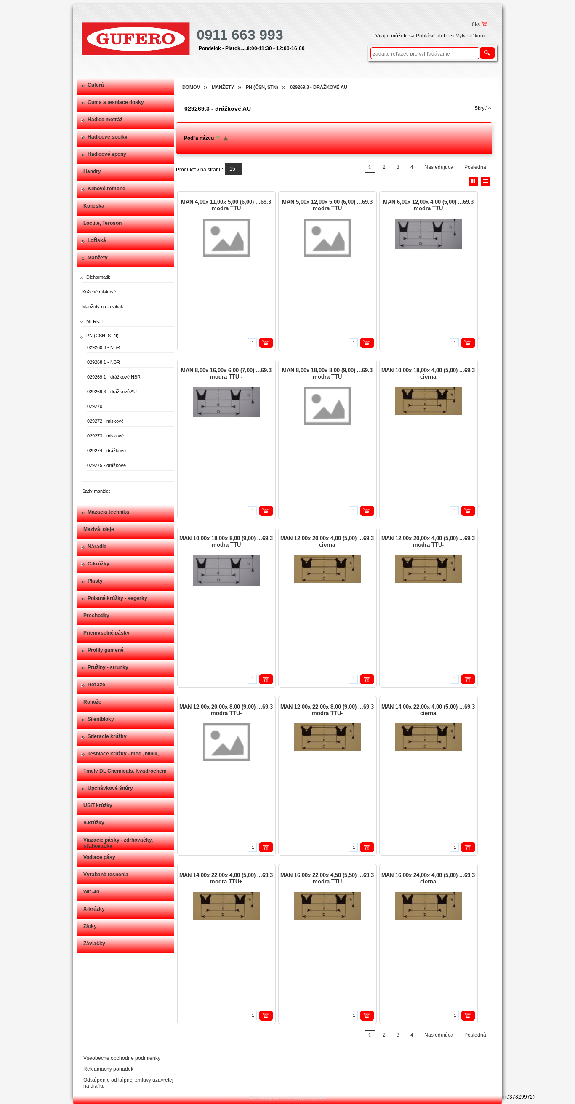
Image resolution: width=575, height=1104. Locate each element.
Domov (191, 87)
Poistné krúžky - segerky (117, 598)
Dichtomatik (98, 277)
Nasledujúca (438, 167)
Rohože (92, 702)
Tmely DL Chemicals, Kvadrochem (125, 771)
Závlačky (94, 944)
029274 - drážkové (106, 450)
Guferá (96, 85)
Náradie (97, 546)
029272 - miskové (105, 421)
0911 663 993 (240, 35)
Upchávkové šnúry (110, 788)
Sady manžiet (96, 490)
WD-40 (91, 892)
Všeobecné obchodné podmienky (121, 1058)
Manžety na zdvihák (102, 306)
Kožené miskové (99, 291)
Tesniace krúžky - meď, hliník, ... (126, 754)
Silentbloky (101, 719)
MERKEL (95, 321)
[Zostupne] (217, 138)
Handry (92, 171)
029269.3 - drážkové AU (112, 391)
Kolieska (93, 206)
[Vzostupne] (224, 138)
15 (232, 169)
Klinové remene (106, 189)
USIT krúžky (97, 805)
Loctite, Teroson (102, 223)
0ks (476, 24)
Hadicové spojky (108, 137)
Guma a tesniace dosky (116, 102)
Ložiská (97, 240)
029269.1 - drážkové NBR (114, 376)
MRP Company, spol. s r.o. (268, 1098)
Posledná (475, 167)
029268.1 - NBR (103, 362)
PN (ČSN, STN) (102, 335)
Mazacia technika (108, 512)
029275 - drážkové (106, 465)
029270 (94, 406)
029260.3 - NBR (103, 347)
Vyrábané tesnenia (105, 874)
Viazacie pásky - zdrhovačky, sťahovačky (118, 843)
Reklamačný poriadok (108, 1069)
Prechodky (96, 616)
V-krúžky (93, 823)
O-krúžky (98, 564)
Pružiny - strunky (108, 667)
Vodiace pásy (99, 857)
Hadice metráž (105, 120)
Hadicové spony (107, 154)
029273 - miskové (105, 435)
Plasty (95, 581)
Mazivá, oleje (98, 529)
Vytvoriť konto (471, 36)
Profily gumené (106, 650)
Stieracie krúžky (107, 736)
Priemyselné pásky (106, 633)
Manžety (98, 258)
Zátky (90, 926)
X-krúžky (94, 909)
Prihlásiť (425, 36)
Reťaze (96, 685)
